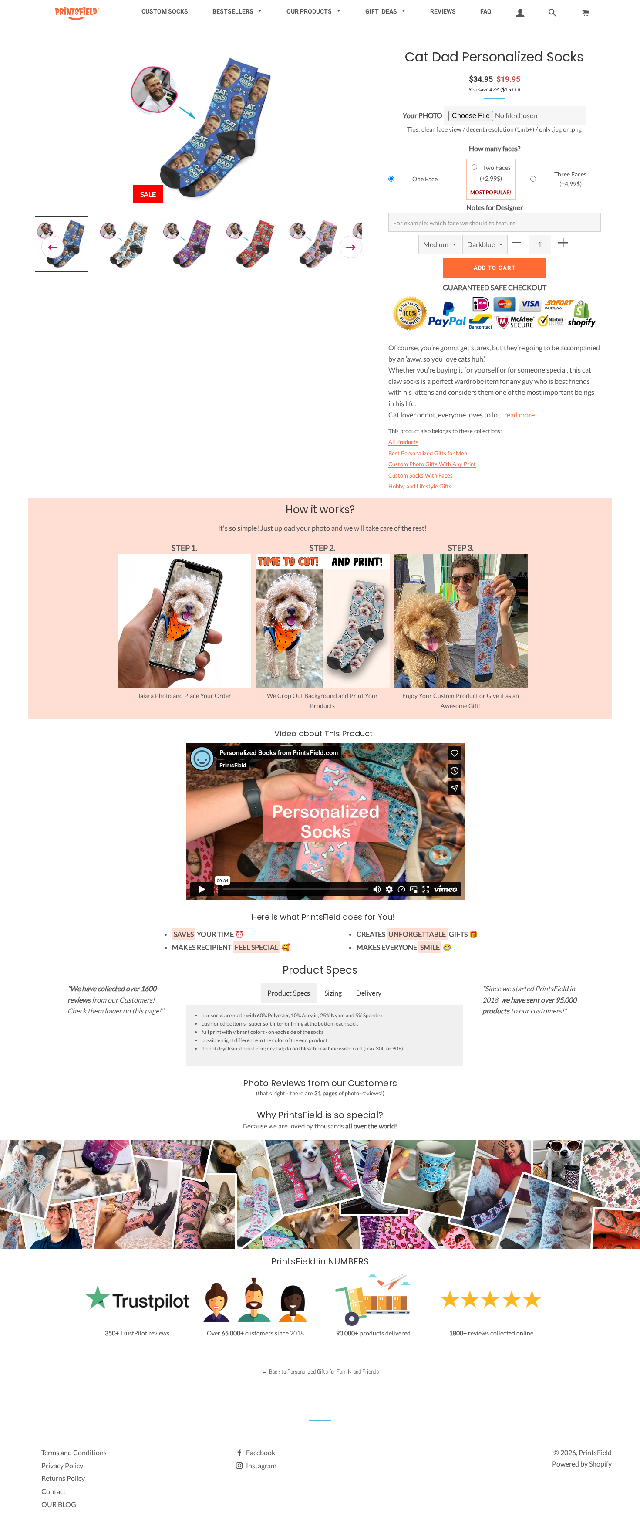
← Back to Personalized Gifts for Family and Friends (320, 1371)
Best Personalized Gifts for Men (427, 453)
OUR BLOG (58, 1504)
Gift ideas (381, 11)
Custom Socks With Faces (420, 475)
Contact (53, 1491)
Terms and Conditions (74, 1452)
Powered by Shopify (582, 1464)
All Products (403, 441)
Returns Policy (63, 1478)
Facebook (260, 1452)
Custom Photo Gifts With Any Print (432, 464)
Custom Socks (164, 11)
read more (519, 414)
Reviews (443, 11)
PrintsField (595, 1452)
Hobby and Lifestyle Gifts (419, 486)
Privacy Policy (62, 1465)
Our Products (309, 11)
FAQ (486, 11)
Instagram (260, 1465)
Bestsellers (233, 11)
